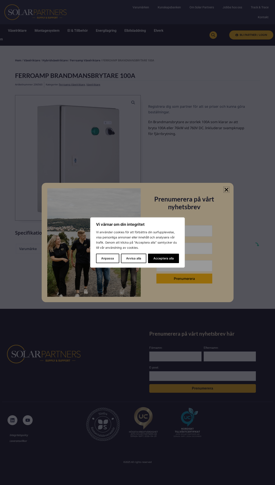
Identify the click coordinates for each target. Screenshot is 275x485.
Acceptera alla (163, 258)
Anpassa (107, 258)
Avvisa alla (133, 258)
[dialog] (137, 242)
